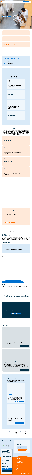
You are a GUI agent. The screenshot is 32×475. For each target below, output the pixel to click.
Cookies (28, 473)
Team (17, 468)
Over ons (17, 467)
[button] (7, 472)
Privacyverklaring (23, 473)
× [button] (11, 449)
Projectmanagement (19, 463)
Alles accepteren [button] (6, 468)
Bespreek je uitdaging (9, 222)
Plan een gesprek (26, 1)
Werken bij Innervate (19, 469)
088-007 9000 (8, 448)
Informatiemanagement (19, 462)
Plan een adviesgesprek (5, 16)
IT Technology (18, 461)
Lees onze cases (15, 16)
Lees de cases (5, 325)
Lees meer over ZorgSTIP (7, 242)
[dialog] (6, 461)
